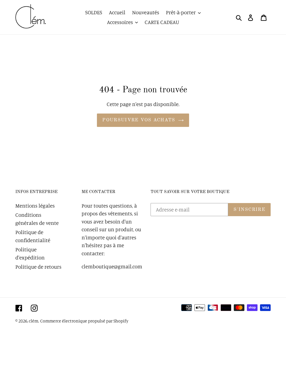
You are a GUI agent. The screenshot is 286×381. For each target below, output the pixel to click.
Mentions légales (35, 205)
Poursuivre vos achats (138, 120)
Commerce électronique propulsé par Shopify (84, 321)
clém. (34, 321)
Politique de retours (38, 266)
